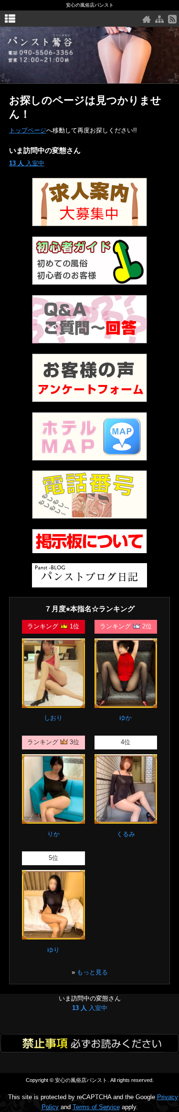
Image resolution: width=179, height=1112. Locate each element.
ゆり (53, 949)
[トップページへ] (146, 19)
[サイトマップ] (159, 19)
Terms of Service (96, 1107)
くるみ (125, 834)
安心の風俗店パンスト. (82, 1080)
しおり (53, 717)
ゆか (125, 717)
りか (53, 834)
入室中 (26, 163)
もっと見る (92, 972)
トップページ (27, 130)
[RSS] (172, 19)
